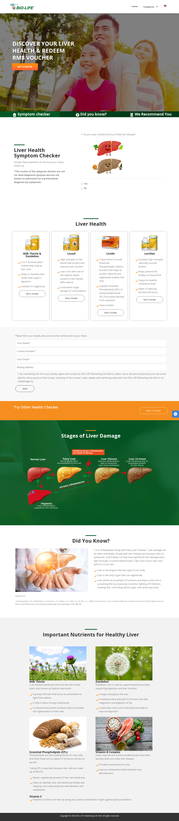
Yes (86, 183)
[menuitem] (165, 5)
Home (135, 6)
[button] (32, 293)
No (85, 188)
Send (25, 388)
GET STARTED (24, 66)
